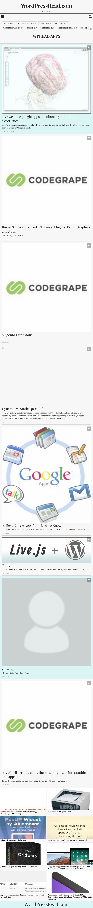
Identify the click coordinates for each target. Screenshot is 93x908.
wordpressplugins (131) (13, 28)
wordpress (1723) (29, 23)
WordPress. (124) (47, 28)
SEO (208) (63, 23)
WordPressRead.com (46, 5)
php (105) (84, 28)
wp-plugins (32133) (11, 23)
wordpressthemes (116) (67, 28)
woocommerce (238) (48, 23)
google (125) (32, 28)
